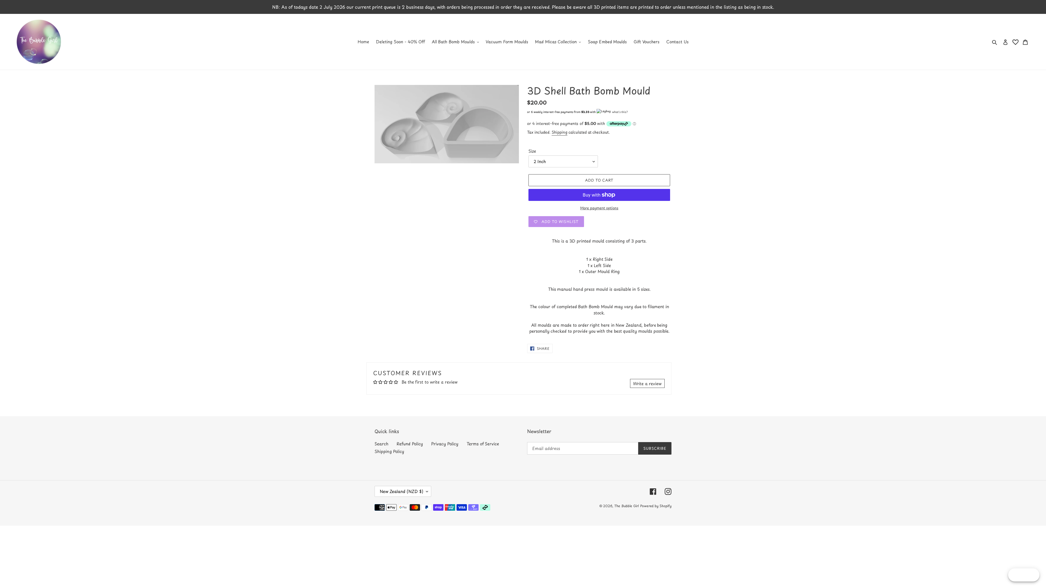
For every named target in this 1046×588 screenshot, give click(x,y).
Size (532, 151)
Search (381, 443)
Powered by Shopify (655, 505)
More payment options (599, 207)
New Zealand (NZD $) (401, 491)
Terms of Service (483, 443)
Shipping (559, 132)
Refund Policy (410, 443)
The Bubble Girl (626, 505)
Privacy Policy (444, 443)
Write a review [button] (647, 383)
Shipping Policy (389, 451)
